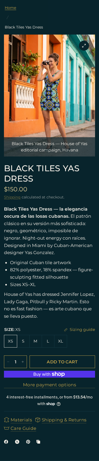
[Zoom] (84, 46)
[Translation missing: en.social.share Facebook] (7, 442)
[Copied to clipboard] (39, 442)
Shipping (12, 197)
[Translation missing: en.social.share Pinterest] (29, 442)
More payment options (49, 384)
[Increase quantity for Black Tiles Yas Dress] (23, 362)
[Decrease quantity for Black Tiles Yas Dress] (8, 362)
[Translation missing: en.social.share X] (18, 442)
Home (10, 8)
